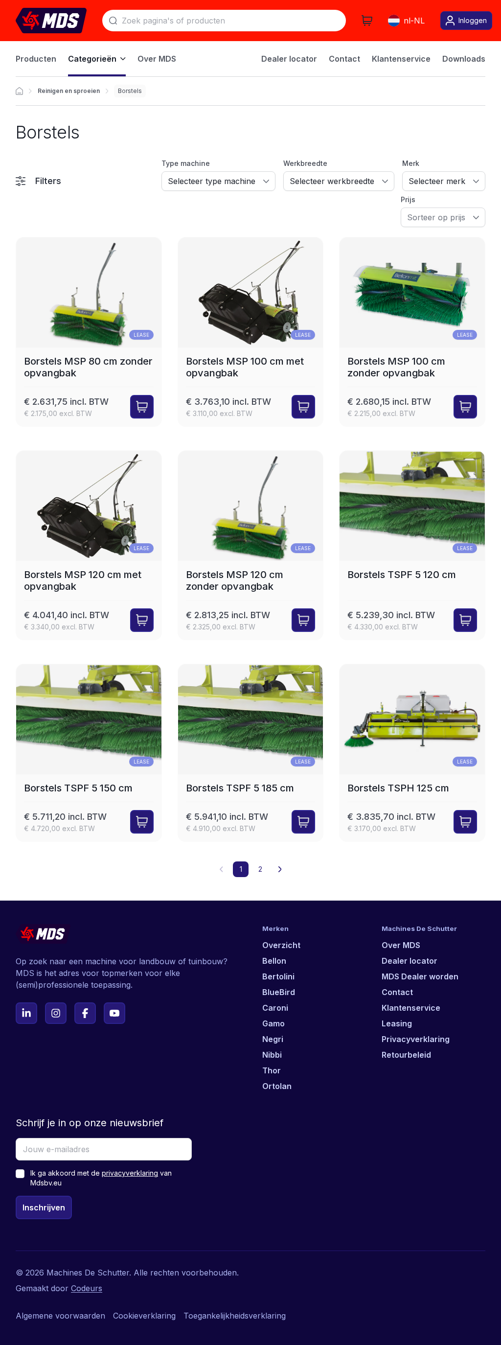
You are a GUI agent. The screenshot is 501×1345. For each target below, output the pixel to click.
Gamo (273, 1023)
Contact (397, 992)
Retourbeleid (406, 1055)
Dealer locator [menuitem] (289, 59)
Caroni (275, 1008)
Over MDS (401, 945)
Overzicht (281, 945)
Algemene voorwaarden (60, 1316)
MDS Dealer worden (420, 976)
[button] (280, 869)
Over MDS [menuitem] (156, 59)
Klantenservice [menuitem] (401, 59)
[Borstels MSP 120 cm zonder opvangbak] (250, 545)
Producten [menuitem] (36, 59)
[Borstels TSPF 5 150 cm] (88, 752)
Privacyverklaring (416, 1039)
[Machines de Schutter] (19, 91)
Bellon (274, 961)
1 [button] (241, 869)
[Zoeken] (113, 20)
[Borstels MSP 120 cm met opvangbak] (88, 545)
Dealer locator (409, 961)
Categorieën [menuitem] (92, 59)
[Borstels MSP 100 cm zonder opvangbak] (412, 331)
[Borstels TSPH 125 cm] (412, 752)
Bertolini (278, 976)
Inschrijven (44, 1207)
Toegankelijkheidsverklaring (234, 1316)
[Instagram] (56, 1013)
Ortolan (277, 1086)
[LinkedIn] (26, 1013)
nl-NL (414, 20)
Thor (271, 1070)
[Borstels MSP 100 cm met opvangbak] (250, 331)
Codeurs (86, 1288)
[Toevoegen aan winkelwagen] (142, 406)
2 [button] (260, 869)
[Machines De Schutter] (51, 20)
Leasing (397, 1023)
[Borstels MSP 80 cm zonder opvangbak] (88, 331)
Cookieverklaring (144, 1316)
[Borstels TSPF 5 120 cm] (412, 545)
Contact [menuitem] (344, 59)
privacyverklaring (130, 1173)
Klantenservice (411, 1008)
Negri (272, 1039)
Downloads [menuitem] (463, 59)
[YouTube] (114, 1013)
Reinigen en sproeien (69, 90)
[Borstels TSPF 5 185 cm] (250, 752)
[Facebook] (85, 1013)
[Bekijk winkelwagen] (367, 20)
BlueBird (278, 992)
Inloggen (472, 20)
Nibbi (272, 1055)
